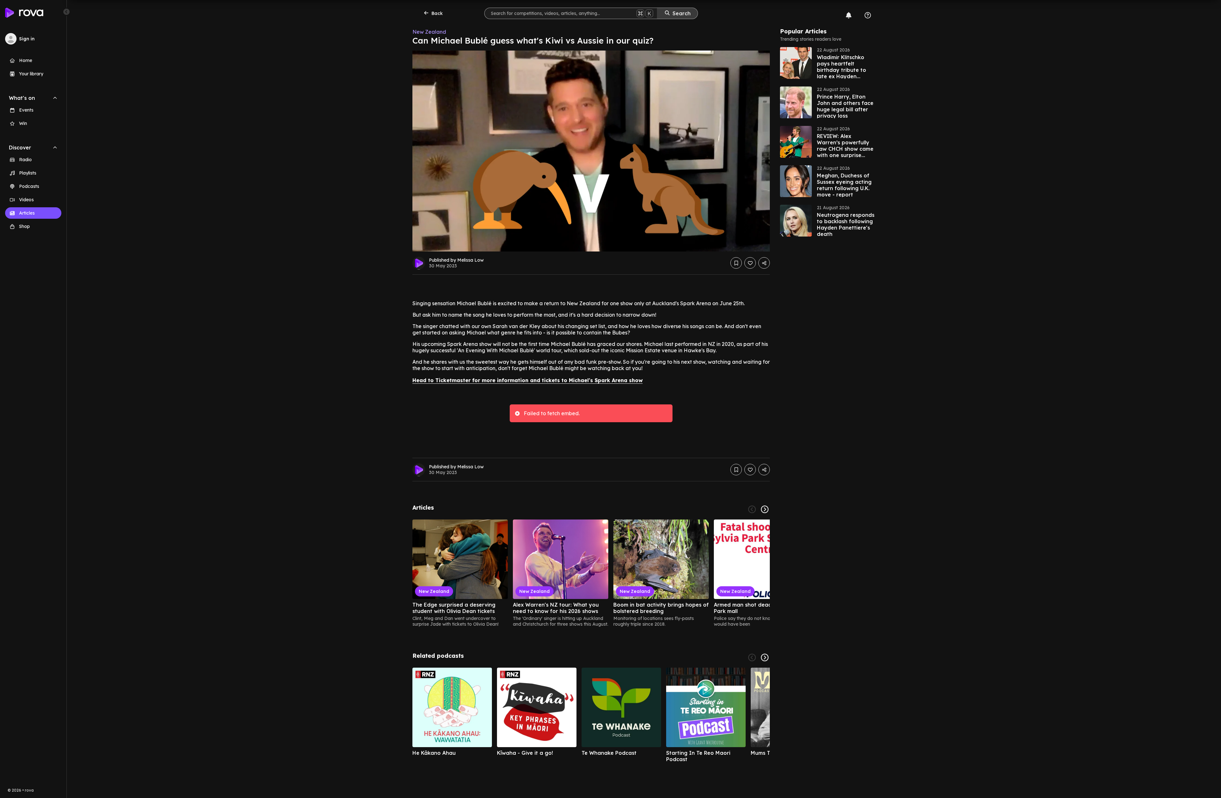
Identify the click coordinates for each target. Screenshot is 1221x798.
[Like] (750, 263)
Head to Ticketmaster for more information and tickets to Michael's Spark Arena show (527, 380)
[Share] (764, 263)
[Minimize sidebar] (66, 12)
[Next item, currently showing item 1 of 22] (765, 509)
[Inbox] (848, 15)
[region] (591, 573)
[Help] (867, 15)
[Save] (736, 263)
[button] (827, 63)
